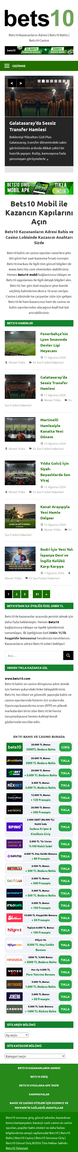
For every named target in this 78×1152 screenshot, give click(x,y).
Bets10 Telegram (17, 1148)
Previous (12, 83)
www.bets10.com (17, 678)
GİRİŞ (65, 747)
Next (21, 83)
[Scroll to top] (71, 1145)
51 (37, 594)
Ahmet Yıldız (17, 362)
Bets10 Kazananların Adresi (39, 1068)
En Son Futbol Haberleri (48, 362)
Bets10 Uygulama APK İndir (39, 1085)
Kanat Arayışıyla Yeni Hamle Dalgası (55, 512)
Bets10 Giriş (39, 1076)
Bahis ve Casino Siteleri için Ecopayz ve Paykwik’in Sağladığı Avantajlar (39, 1105)
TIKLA (65, 760)
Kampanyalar (39, 1094)
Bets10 (53, 622)
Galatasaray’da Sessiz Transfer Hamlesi (54, 383)
